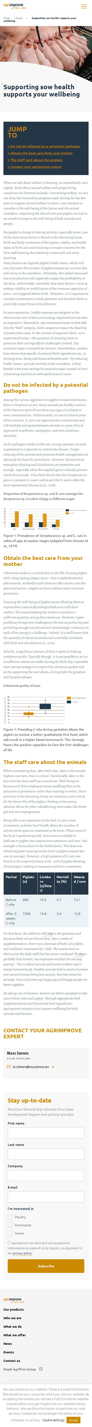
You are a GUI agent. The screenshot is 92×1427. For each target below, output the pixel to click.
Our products (13, 1309)
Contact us (11, 1361)
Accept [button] (73, 1420)
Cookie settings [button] (53, 1420)
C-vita (48, 933)
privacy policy (22, 1253)
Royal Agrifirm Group (19, 1369)
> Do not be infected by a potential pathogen (44, 146)
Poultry (20, 1216)
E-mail (13, 1187)
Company (15, 1165)
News (19, 18)
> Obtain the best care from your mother (40, 152)
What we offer (14, 1335)
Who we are (12, 1318)
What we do (12, 1327)
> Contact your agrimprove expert (35, 166)
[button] (84, 6)
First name (16, 1123)
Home (6, 18)
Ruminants (23, 1225)
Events (8, 1352)
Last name (16, 1144)
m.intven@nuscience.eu (31, 1066)
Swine (19, 1233)
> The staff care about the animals (35, 159)
